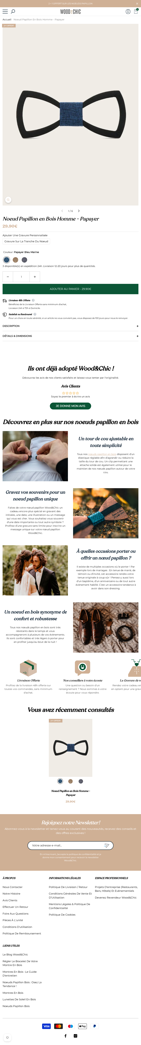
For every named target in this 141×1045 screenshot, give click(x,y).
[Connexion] (128, 11)
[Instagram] (75, 1036)
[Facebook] (65, 1036)
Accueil (7, 19)
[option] (70, 761)
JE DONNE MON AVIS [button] (70, 406)
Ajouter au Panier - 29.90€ (70, 289)
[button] (137, 3)
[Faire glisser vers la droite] (79, 211)
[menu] (5, 11)
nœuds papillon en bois (102, 454)
